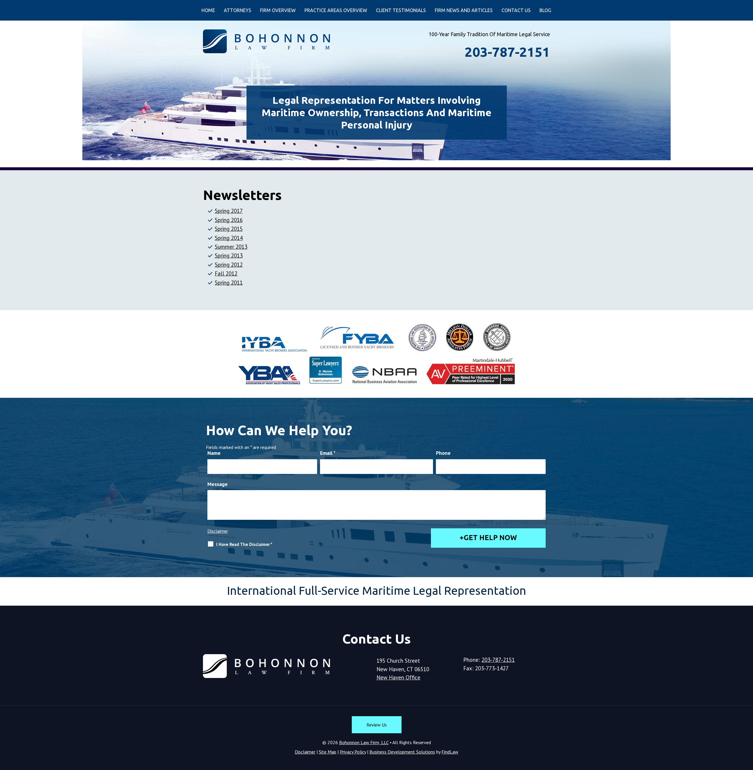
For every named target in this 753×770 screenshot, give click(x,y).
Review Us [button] (376, 725)
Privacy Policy (353, 752)
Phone (443, 453)
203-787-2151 (507, 51)
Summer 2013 (231, 246)
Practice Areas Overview (335, 10)
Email (328, 453)
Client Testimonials (401, 10)
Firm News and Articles (464, 10)
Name (214, 453)
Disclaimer (217, 531)
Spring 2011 (229, 282)
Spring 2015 (229, 228)
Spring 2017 (229, 210)
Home (208, 10)
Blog (545, 10)
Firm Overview (278, 10)
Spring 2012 (229, 264)
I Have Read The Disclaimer (244, 544)
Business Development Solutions (402, 752)
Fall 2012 (226, 273)
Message (217, 484)
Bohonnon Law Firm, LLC (364, 742)
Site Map (327, 752)
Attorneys (237, 10)
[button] (746, 727)
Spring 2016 (229, 219)
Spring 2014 (229, 237)
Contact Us (516, 10)
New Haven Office (398, 677)
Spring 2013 (229, 255)
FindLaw (450, 752)
